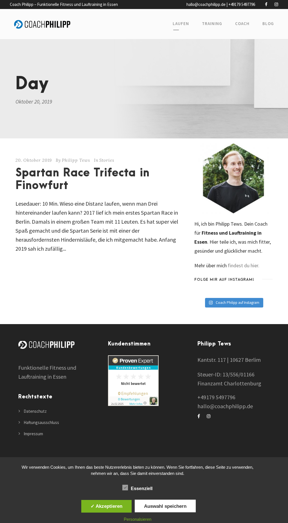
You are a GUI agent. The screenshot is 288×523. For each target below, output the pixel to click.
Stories (106, 160)
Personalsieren (137, 519)
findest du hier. (243, 265)
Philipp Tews (76, 160)
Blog (268, 23)
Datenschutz (35, 411)
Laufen (181, 23)
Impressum (33, 433)
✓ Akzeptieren (106, 506)
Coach (242, 23)
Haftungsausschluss (41, 422)
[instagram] (276, 4)
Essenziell (141, 488)
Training (212, 23)
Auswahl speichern (165, 506)
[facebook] (266, 4)
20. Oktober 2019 (33, 160)
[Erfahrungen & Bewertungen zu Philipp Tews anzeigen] (133, 379)
